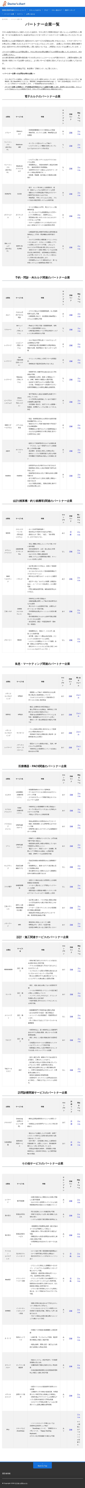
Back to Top (42, 1466)
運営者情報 (6, 1473)
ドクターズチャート (21, 1483)
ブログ (46, 10)
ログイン (20, 14)
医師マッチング (70, 10)
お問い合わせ (30, 14)
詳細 (70, 402)
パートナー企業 (9, 14)
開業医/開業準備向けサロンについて (14, 10)
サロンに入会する (35, 10)
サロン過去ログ (57, 10)
